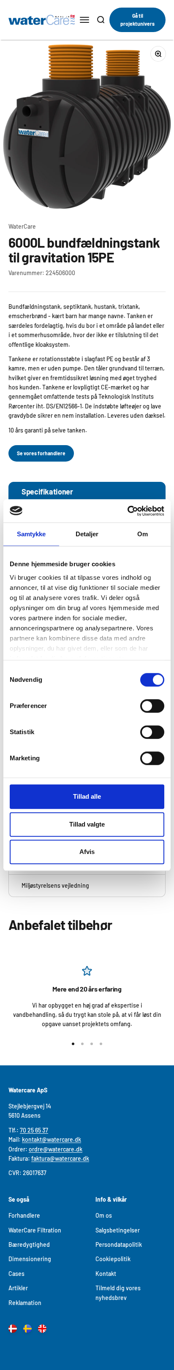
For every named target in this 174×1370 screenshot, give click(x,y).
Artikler (18, 1288)
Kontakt (105, 1273)
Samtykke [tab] (31, 534)
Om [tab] (142, 534)
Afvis (87, 851)
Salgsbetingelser (117, 1230)
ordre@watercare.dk (55, 1149)
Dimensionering (29, 1258)
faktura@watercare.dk (60, 1158)
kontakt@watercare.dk (51, 1139)
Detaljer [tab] (87, 534)
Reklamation (24, 1302)
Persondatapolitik (118, 1244)
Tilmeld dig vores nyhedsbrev (118, 1292)
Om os (103, 1215)
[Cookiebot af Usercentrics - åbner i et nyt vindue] (127, 510)
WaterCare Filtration (34, 1230)
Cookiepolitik (112, 1258)
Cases (16, 1273)
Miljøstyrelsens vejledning (55, 885)
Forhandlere (24, 1215)
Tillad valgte (87, 824)
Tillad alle (87, 796)
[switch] (152, 706)
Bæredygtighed (29, 1244)
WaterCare (22, 226)
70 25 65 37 (34, 1130)
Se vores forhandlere (41, 453)
